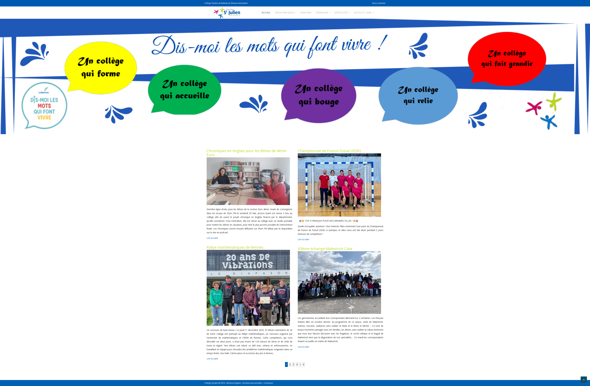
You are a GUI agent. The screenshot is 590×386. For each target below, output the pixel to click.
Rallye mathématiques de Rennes (235, 247)
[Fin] (303, 364)
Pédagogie (322, 12)
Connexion (268, 383)
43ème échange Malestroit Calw (325, 248)
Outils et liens (363, 12)
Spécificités (341, 12)
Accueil (266, 12)
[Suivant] (300, 364)
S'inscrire (305, 12)
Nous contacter (379, 3)
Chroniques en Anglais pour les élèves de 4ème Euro (246, 152)
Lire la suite (212, 237)
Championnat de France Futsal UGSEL (330, 150)
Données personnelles (252, 383)
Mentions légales (233, 383)
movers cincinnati (243, 76)
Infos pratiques (284, 12)
